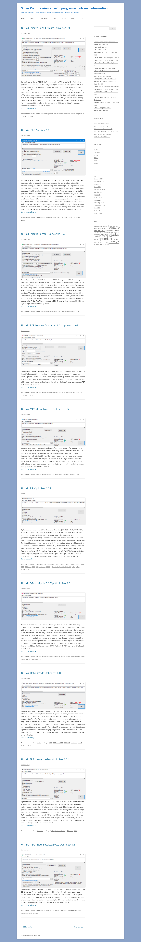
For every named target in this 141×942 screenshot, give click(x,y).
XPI (77, 567)
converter (60, 114)
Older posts (26, 927)
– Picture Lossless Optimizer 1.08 (106, 87)
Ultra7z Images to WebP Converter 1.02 (43, 233)
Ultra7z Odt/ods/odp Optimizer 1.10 (41, 673)
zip (79, 567)
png (77, 114)
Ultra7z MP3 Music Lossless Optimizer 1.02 (45, 409)
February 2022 (99, 203)
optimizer (69, 393)
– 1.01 (101, 110)
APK (52, 564)
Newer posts (79, 927)
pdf (74, 393)
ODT (37, 567)
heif (68, 114)
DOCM (60, 564)
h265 (111, 232)
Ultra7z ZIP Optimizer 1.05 (36, 488)
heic (65, 114)
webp (65, 312)
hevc (95, 234)
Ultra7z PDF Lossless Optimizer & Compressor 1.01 (49, 325)
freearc (102, 232)
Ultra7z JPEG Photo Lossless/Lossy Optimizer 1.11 (49, 844)
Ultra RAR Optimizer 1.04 (102, 137)
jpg (66, 217)
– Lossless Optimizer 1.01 (106, 58)
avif (55, 114)
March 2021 (98, 213)
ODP (29, 567)
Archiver (54, 217)
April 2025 (97, 187)
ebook (68, 656)
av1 (52, 114)
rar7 (107, 242)
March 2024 (98, 197)
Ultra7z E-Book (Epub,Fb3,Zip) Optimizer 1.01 (46, 583)
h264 (108, 232)
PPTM (48, 567)
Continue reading (28, 108)
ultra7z (81, 114)
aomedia (99, 226)
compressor (56, 656)
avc (117, 226)
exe (95, 232)
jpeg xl (63, 217)
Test (81, 18)
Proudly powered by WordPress (30, 935)
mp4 (95, 236)
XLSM (69, 567)
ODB (82, 564)
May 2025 (97, 184)
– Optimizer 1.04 (101, 44)
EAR (68, 564)
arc (104, 226)
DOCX (65, 564)
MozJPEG (71, 910)
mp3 (56, 475)
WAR (61, 567)
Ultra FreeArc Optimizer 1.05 (103, 129)
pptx (52, 567)
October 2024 (98, 192)
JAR (79, 564)
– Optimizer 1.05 (100, 47)
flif (52, 831)
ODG (26, 567)
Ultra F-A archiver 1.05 (101, 126)
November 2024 (99, 189)
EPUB (72, 564)
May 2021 (97, 211)
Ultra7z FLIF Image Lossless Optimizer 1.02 (45, 759)
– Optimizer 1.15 (106, 42)
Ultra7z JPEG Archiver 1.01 (36, 130)
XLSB (65, 567)
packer (115, 239)
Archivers (44, 18)
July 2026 (97, 176)
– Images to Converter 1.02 (105, 79)
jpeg (58, 217)
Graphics (33, 18)
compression (102, 228)
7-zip (95, 226)
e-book (63, 656)
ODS (33, 567)
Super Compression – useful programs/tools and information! (64, 8)
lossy (63, 393)
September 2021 (99, 205)
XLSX (73, 567)
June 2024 (97, 195)
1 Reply (23, 494)
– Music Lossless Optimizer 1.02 (106, 60)
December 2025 (99, 182)
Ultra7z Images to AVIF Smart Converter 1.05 (46, 27)
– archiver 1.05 (100, 50)
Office (55, 18)
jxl (69, 217)
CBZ (56, 564)
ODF (22, 567)
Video (73, 18)
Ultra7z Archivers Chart (101, 124)
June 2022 (97, 200)
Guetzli (53, 910)
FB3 (76, 564)
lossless (72, 114)
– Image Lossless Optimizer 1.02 (106, 89)
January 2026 (98, 179)
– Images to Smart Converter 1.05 (106, 71)
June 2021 (97, 208)
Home (23, 18)
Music (64, 18)
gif (106, 232)
